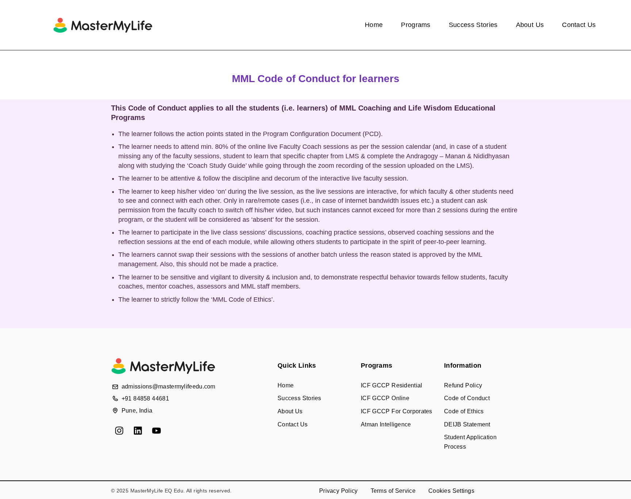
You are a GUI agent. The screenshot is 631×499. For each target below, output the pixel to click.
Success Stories (473, 24)
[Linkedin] (138, 430)
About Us (530, 24)
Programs (415, 24)
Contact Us (579, 24)
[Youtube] (156, 430)
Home (374, 24)
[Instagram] (119, 430)
